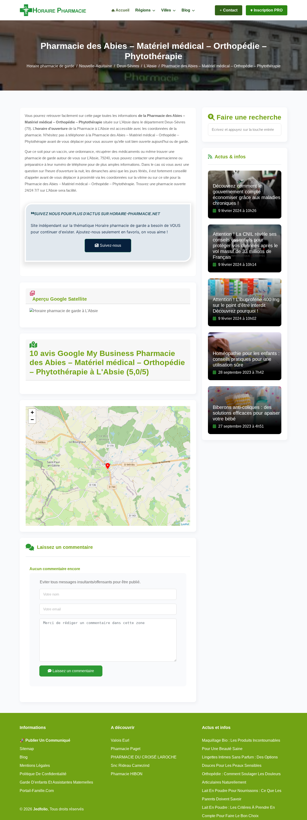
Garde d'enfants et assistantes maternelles (56, 782)
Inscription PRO (268, 10)
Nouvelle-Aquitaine (95, 66)
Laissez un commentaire (73, 671)
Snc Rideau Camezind (130, 765)
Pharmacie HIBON (126, 774)
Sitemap (27, 749)
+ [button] (32, 412)
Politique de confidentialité (43, 774)
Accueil (122, 10)
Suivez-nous (110, 245)
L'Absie (150, 66)
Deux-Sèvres (128, 66)
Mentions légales (35, 765)
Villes (166, 10)
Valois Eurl (120, 740)
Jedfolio (40, 809)
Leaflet (185, 524)
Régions (143, 10)
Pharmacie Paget (125, 749)
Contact (230, 10)
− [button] (32, 420)
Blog (186, 10)
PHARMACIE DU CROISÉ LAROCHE (144, 757)
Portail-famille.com (37, 791)
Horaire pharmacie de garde (50, 66)
